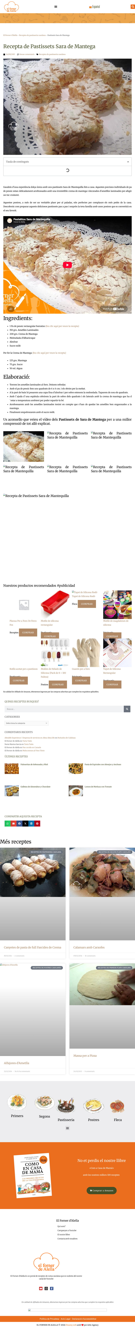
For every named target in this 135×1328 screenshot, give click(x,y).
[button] (56, 6)
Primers (17, 1116)
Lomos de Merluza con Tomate (98, 786)
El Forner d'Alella (10, 35)
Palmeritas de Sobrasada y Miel (34, 764)
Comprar (28, 632)
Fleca (118, 1120)
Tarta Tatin (27, 741)
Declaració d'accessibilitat (84, 1319)
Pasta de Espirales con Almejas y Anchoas (103, 764)
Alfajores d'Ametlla (16, 1063)
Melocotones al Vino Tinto (34, 750)
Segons (44, 1116)
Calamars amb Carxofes (89, 947)
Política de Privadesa (49, 1319)
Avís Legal (65, 1319)
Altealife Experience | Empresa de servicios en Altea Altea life (30, 738)
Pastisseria (66, 1120)
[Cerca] (127, 709)
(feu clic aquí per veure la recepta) (62, 326)
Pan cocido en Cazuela (32, 747)
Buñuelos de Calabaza (67, 738)
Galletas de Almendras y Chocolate (35, 786)
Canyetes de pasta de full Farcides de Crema (32, 947)
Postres (93, 1120)
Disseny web (71, 1325)
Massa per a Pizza (85, 1055)
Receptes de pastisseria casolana (32, 35)
